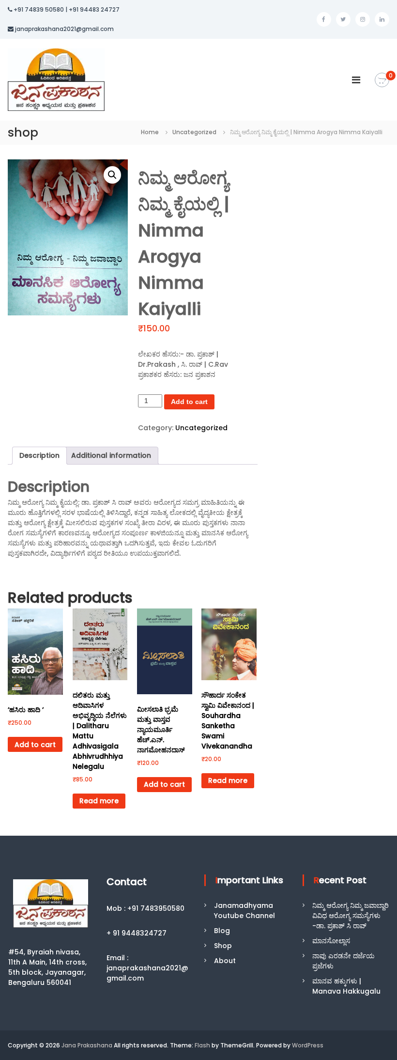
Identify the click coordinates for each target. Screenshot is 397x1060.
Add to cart (189, 401)
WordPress (307, 1045)
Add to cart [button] (35, 744)
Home (150, 132)
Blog (222, 930)
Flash (202, 1045)
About (225, 961)
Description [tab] (39, 455)
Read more (99, 801)
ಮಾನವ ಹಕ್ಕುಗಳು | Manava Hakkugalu (346, 986)
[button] (112, 175)
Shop (223, 946)
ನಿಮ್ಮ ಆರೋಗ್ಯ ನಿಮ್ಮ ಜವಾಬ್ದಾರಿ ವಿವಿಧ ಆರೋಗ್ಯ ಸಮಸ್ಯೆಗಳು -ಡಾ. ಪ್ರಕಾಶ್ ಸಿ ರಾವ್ (350, 916)
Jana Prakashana (86, 1045)
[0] (382, 80)
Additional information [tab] (111, 455)
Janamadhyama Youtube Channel (244, 910)
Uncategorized (194, 132)
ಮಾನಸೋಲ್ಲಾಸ (331, 941)
